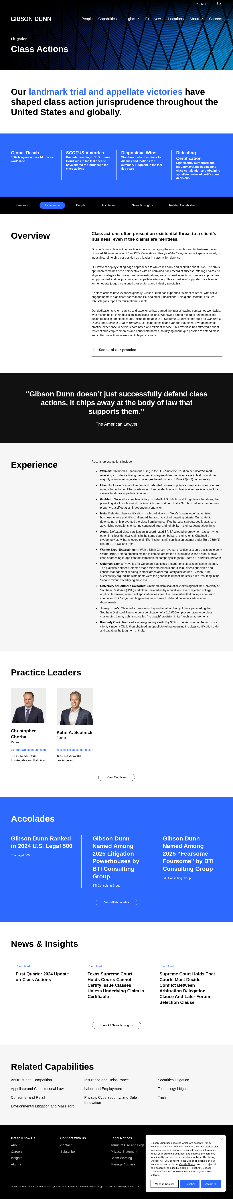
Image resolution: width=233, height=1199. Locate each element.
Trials (162, 1097)
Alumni (16, 1164)
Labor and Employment (103, 1089)
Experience (52, 205)
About (194, 19)
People (87, 19)
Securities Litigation (173, 1080)
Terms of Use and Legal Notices (134, 1145)
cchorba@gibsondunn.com (28, 749)
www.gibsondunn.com (129, 1186)
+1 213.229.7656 (70, 755)
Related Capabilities (182, 205)
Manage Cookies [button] (123, 1164)
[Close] (222, 1139)
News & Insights (142, 205)
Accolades (108, 205)
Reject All (190, 1183)
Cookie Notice (187, 1164)
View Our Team (117, 777)
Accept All (210, 1183)
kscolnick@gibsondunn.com (75, 749)
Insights (129, 19)
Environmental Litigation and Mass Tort (42, 1106)
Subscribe (67, 1151)
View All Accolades (116, 902)
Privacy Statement (124, 1151)
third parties (211, 1146)
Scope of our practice (117, 350)
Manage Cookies (164, 1183)
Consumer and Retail (28, 1097)
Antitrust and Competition (31, 1080)
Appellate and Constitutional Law (37, 1089)
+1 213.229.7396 (25, 755)
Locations (176, 19)
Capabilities (107, 19)
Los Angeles (19, 760)
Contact (201, 4)
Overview (22, 205)
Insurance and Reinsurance (106, 1080)
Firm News (154, 19)
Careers (215, 19)
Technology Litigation (174, 1089)
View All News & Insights (116, 1025)
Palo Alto (39, 760)
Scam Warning (121, 1158)
